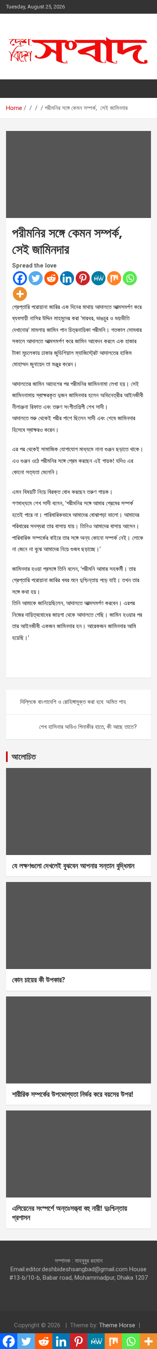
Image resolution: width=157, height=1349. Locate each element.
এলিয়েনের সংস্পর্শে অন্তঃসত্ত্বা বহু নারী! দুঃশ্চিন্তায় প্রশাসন (69, 1212)
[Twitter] (36, 278)
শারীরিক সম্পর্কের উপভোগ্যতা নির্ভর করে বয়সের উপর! (72, 1094)
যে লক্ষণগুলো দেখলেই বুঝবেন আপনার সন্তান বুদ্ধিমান (73, 865)
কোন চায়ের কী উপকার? (38, 979)
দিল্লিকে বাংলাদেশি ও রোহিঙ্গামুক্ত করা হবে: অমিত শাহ (73, 702)
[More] (20, 294)
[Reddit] (51, 278)
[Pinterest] (83, 278)
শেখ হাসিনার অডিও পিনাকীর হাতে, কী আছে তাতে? (88, 727)
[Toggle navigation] (16, 88)
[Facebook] (20, 278)
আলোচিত (24, 756)
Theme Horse (117, 1325)
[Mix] (114, 278)
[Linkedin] (67, 278)
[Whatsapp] (130, 278)
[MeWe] (98, 278)
